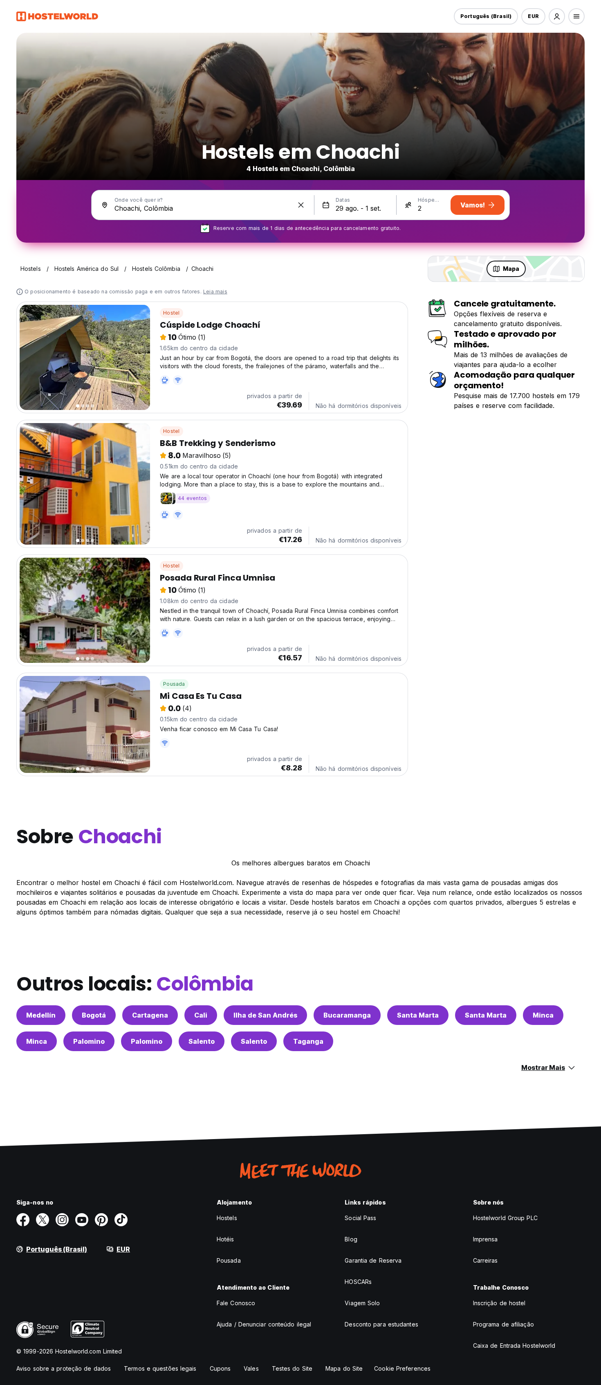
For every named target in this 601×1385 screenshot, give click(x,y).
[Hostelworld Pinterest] (101, 1219)
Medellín (41, 1015)
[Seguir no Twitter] (42, 1219)
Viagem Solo (362, 1302)
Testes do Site (292, 1368)
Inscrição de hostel (499, 1302)
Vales (251, 1368)
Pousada (174, 684)
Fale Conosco (236, 1302)
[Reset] (301, 205)
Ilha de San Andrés (265, 1015)
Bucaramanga (347, 1015)
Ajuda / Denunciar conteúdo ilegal (264, 1324)
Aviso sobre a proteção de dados (63, 1368)
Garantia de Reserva (373, 1260)
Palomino (89, 1041)
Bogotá (94, 1015)
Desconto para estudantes (381, 1324)
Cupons (220, 1368)
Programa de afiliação (503, 1324)
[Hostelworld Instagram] (62, 1219)
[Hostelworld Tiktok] (121, 1219)
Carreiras (485, 1260)
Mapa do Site (344, 1368)
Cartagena (150, 1015)
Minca (543, 1015)
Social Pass (360, 1217)
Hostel (171, 313)
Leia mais (215, 291)
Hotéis (225, 1239)
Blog (351, 1239)
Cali (200, 1015)
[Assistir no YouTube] (81, 1219)
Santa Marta (418, 1015)
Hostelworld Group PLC (505, 1217)
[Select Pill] (557, 16)
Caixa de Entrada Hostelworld (514, 1345)
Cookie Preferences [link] (402, 1368)
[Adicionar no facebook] (22, 1219)
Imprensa (485, 1239)
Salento (201, 1041)
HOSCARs (358, 1281)
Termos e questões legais (160, 1368)
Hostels (227, 1217)
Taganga (308, 1041)
